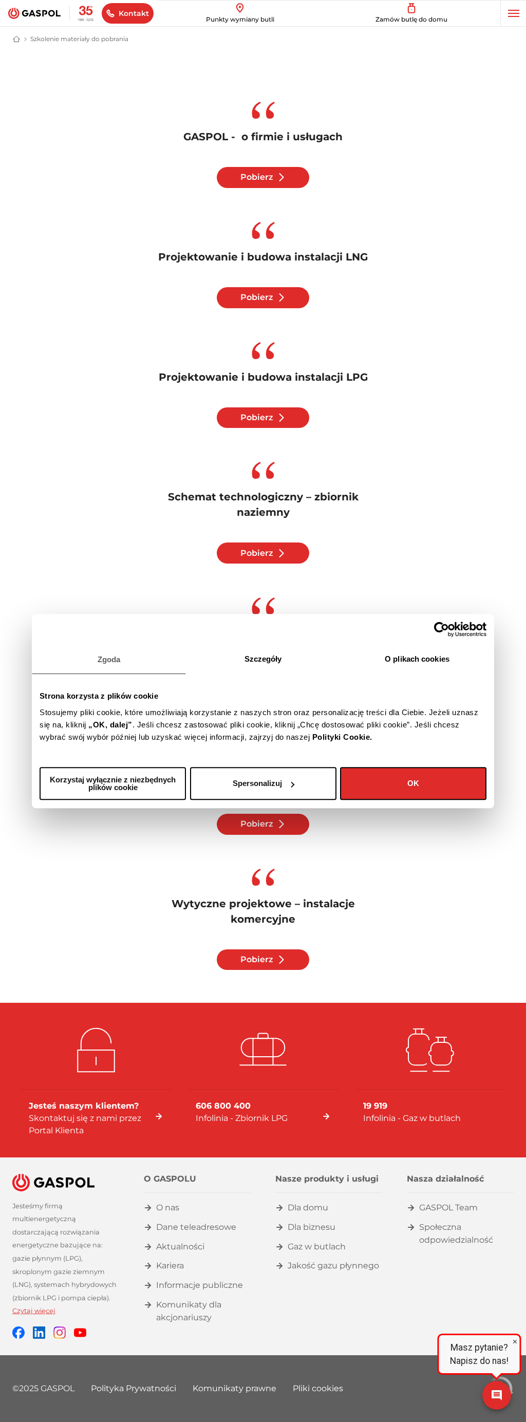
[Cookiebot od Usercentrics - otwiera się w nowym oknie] (441, 629)
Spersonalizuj (257, 783)
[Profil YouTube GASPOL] (80, 1332)
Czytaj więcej (33, 1311)
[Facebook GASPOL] (18, 1332)
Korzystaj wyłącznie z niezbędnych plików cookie (113, 783)
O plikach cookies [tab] (417, 658)
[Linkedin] (39, 1332)
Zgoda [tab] (109, 659)
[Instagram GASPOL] (59, 1332)
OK (413, 783)
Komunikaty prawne (234, 1388)
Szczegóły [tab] (263, 658)
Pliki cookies (318, 1388)
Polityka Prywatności (133, 1388)
